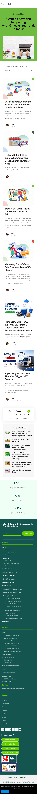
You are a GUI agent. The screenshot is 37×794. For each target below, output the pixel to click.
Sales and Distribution (10, 646)
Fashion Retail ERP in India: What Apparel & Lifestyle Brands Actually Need (18, 159)
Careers (4, 710)
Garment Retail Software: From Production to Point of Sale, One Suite (18, 104)
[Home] (8, 3)
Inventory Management (11, 638)
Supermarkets (8, 568)
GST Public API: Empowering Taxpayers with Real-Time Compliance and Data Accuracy (21, 456)
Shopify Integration (11, 613)
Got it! (5, 791)
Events (4, 717)
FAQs (15, 778)
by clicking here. (17, 788)
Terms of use (23, 778)
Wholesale (7, 555)
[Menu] (33, 3)
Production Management (11, 643)
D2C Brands (7, 561)
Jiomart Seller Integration (13, 606)
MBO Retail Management (11, 563)
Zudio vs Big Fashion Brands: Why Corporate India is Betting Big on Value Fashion (22, 434)
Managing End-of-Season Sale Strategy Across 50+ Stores (18, 267)
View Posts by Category (16, 66)
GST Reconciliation (10, 679)
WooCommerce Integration (14, 618)
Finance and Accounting (11, 648)
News (4, 720)
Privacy (10, 778)
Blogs (4, 714)
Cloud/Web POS (9, 657)
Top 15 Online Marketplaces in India (21, 471)
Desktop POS (8, 660)
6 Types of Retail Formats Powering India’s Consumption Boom (21, 447)
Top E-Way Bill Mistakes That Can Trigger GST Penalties (17, 376)
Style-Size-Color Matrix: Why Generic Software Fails (17, 211)
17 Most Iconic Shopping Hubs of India (20, 440)
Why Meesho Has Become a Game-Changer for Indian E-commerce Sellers (22, 464)
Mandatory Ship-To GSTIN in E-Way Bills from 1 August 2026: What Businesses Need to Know (18, 326)
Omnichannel (8, 550)
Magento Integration (12, 616)
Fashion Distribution (10, 552)
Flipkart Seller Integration (13, 604)
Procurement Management (12, 641)
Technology (5, 704)
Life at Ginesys (6, 724)
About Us (5, 700)
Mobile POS (7, 663)
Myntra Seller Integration (13, 601)
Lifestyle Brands (9, 566)
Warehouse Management (11, 636)
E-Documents (8, 681)
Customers (5, 707)
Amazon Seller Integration (13, 599)
